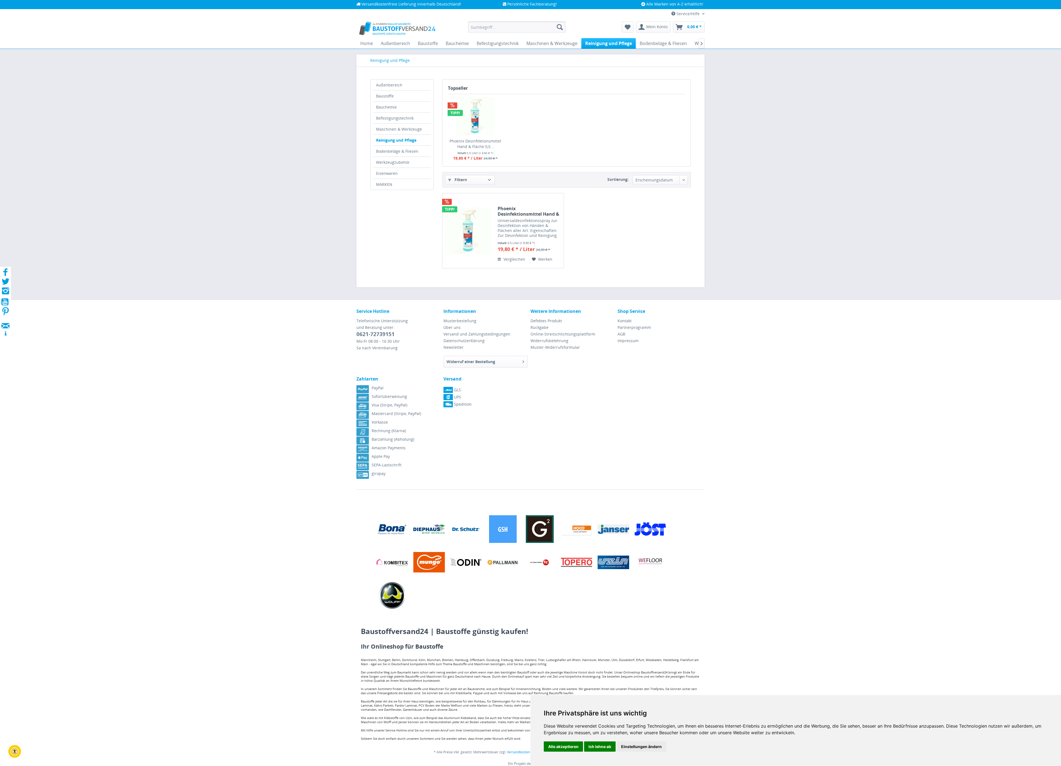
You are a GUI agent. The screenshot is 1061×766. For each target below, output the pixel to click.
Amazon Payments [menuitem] (389, 447)
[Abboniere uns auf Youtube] (5, 303)
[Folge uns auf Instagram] (5, 292)
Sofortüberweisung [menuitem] (389, 396)
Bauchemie (386, 107)
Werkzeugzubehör (393, 162)
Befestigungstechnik (395, 118)
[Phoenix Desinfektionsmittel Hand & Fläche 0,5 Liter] (475, 116)
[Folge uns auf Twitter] (5, 283)
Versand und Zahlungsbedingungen (476, 334)
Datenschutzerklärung (464, 340)
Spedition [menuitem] (462, 404)
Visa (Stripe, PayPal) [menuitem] (389, 405)
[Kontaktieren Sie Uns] (5, 320)
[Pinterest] (5, 313)
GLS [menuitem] (457, 389)
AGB (621, 334)
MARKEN (384, 184)
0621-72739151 (375, 334)
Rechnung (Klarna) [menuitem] (389, 430)
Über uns (452, 327)
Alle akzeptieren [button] (563, 746)
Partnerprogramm (634, 327)
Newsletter (453, 347)
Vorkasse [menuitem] (380, 422)
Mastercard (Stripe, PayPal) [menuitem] (396, 413)
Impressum (628, 340)
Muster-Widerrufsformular (555, 347)
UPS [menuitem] (457, 397)
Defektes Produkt (546, 320)
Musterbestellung (459, 320)
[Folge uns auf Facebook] (5, 274)
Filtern (460, 179)
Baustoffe (385, 96)
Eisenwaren (387, 173)
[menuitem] (517, 27)
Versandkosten (518, 752)
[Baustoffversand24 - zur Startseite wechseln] (397, 28)
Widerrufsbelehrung (549, 340)
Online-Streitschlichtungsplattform (562, 334)
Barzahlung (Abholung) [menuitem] (393, 439)
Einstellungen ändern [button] (641, 746)
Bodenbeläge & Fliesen (397, 151)
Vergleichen (513, 259)
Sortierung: (618, 179)
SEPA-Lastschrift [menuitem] (386, 464)
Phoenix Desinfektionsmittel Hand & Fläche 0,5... (475, 143)
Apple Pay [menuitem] (381, 456)
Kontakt (625, 320)
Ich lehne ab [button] (600, 746)
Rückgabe (539, 327)
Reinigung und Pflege (396, 140)
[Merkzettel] (628, 27)
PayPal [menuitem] (378, 387)
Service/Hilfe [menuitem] (688, 13)
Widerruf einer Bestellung (471, 361)
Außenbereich (389, 85)
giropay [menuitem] (378, 473)
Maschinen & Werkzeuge (399, 129)
